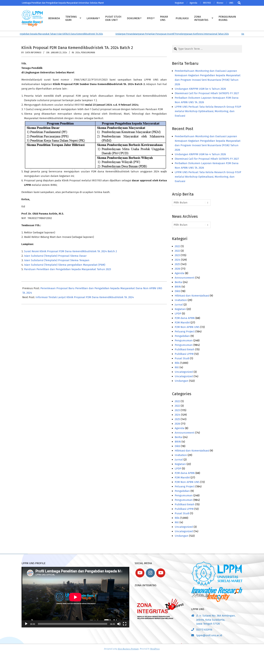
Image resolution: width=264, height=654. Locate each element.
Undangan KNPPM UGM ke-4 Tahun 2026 (200, 88)
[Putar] (26, 624)
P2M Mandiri (182, 322)
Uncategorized (184, 371)
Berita (178, 282)
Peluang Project (185, 331)
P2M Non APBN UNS (187, 327)
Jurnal (179, 304)
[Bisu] (119, 624)
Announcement (184, 277)
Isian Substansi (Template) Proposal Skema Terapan (56, 260)
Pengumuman (88, 52)
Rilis (177, 362)
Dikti (177, 291)
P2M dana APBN (185, 318)
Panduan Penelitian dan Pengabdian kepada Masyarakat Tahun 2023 (67, 269)
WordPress (155, 648)
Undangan (181, 380)
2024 (77, 52)
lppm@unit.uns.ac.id (209, 635)
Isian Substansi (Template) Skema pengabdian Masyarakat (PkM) (64, 264)
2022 (177, 246)
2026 (177, 268)
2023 (177, 255)
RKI (177, 367)
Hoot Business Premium (128, 648)
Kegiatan (180, 309)
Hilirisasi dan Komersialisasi (192, 295)
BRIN (178, 286)
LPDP (178, 313)
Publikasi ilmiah (184, 349)
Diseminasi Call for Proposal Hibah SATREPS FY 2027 (207, 93)
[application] (75, 597)
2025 (177, 264)
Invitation (181, 300)
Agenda (179, 273)
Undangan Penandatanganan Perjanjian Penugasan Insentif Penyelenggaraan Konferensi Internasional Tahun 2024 (163, 34)
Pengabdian (182, 336)
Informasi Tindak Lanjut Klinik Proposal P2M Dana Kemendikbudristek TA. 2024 (85, 297)
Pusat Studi (182, 358)
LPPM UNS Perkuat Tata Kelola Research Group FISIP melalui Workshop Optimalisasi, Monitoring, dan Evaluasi (208, 111)
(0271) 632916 (204, 629)
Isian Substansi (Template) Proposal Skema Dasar (55, 255)
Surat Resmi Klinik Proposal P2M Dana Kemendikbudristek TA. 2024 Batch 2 (70, 251)
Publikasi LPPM (184, 354)
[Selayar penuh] (124, 624)
